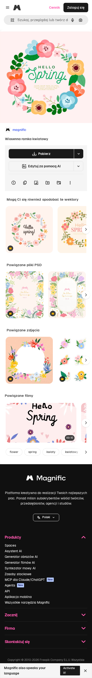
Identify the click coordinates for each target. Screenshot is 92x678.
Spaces (10, 545)
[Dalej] (86, 229)
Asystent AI (13, 551)
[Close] (85, 671)
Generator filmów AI (20, 562)
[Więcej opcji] (70, 182)
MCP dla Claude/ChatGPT (29, 580)
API (7, 591)
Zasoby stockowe (18, 574)
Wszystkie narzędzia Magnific (27, 602)
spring (32, 452)
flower (14, 452)
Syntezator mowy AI (20, 568)
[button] (46, 517)
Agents (14, 585)
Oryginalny (33, 40)
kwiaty (50, 452)
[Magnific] (46, 479)
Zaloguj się (75, 7)
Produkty (13, 537)
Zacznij (11, 614)
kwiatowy (71, 452)
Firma (10, 628)
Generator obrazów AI (21, 557)
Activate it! (69, 670)
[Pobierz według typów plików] (78, 153)
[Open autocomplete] (10, 20)
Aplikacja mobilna (18, 597)
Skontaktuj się (17, 641)
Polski (46, 517)
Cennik (54, 7)
